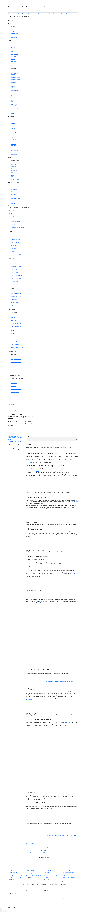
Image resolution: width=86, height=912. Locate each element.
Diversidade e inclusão (14, 73)
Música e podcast (15, 198)
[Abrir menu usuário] (75, 6)
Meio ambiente (60, 13)
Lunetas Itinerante (48, 895)
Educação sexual (15, 90)
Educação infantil (15, 79)
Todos (9, 13)
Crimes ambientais (15, 179)
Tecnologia (51, 13)
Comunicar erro (30, 843)
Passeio (13, 203)
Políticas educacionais (14, 87)
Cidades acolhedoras (14, 48)
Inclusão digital (15, 148)
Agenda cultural (15, 201)
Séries (10, 402)
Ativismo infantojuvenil (14, 176)
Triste (54, 852)
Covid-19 (13, 113)
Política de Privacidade (67, 899)
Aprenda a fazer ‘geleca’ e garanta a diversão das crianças (59, 681)
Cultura (13, 59)
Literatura (13, 192)
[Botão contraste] (1, 909)
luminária (75, 573)
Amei (42, 852)
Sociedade (44, 13)
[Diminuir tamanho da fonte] (1, 911)
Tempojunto (29, 699)
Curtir (31, 852)
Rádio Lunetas (47, 899)
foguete (76, 501)
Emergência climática (14, 165)
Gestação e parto (15, 111)
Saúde (29, 13)
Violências (13, 56)
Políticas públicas (15, 51)
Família (17, 13)
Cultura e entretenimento (72, 13)
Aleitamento (14, 126)
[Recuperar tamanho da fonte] (3, 911)
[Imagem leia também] (36, 681)
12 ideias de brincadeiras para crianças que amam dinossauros (61, 835)
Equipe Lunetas (65, 895)
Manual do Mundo (44, 602)
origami (66, 722)
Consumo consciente (14, 62)
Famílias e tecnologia (13, 144)
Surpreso (46, 852)
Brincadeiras (14, 189)
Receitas (13, 123)
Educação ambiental (16, 172)
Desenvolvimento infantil (15, 101)
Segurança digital (15, 150)
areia (48, 535)
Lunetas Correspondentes (50, 897)
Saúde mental (14, 108)
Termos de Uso (65, 897)
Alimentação (37, 13)
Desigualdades (14, 54)
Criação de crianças (16, 31)
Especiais (11, 404)
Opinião (46, 905)
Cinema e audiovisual (14, 195)
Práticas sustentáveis (14, 169)
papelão (37, 471)
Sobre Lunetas (65, 893)
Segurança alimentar (13, 133)
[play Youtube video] (52, 650)
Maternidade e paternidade (14, 36)
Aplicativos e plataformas (14, 153)
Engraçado (37, 852)
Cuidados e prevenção (14, 105)
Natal (53, 532)
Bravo (51, 852)
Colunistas (46, 893)
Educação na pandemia (14, 82)
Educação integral (15, 77)
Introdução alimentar (14, 129)
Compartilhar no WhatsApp (14, 441)
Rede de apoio (14, 33)
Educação (23, 13)
